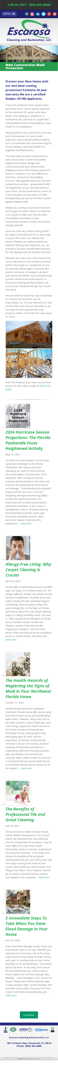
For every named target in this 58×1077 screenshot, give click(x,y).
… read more (24, 523)
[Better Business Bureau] (6, 1032)
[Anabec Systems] (42, 1032)
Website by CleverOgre (34, 1059)
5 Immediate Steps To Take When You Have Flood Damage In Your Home (26, 926)
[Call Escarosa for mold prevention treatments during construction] (29, 335)
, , (29, 1043)
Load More (28, 1015)
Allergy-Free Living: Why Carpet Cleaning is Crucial (28, 569)
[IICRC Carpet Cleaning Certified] (52, 1032)
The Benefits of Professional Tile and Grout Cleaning (25, 814)
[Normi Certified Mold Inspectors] (26, 1032)
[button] (9, 13)
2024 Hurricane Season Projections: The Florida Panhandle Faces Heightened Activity (27, 440)
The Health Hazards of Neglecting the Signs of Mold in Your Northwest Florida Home (28, 688)
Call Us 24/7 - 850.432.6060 (29, 5)
